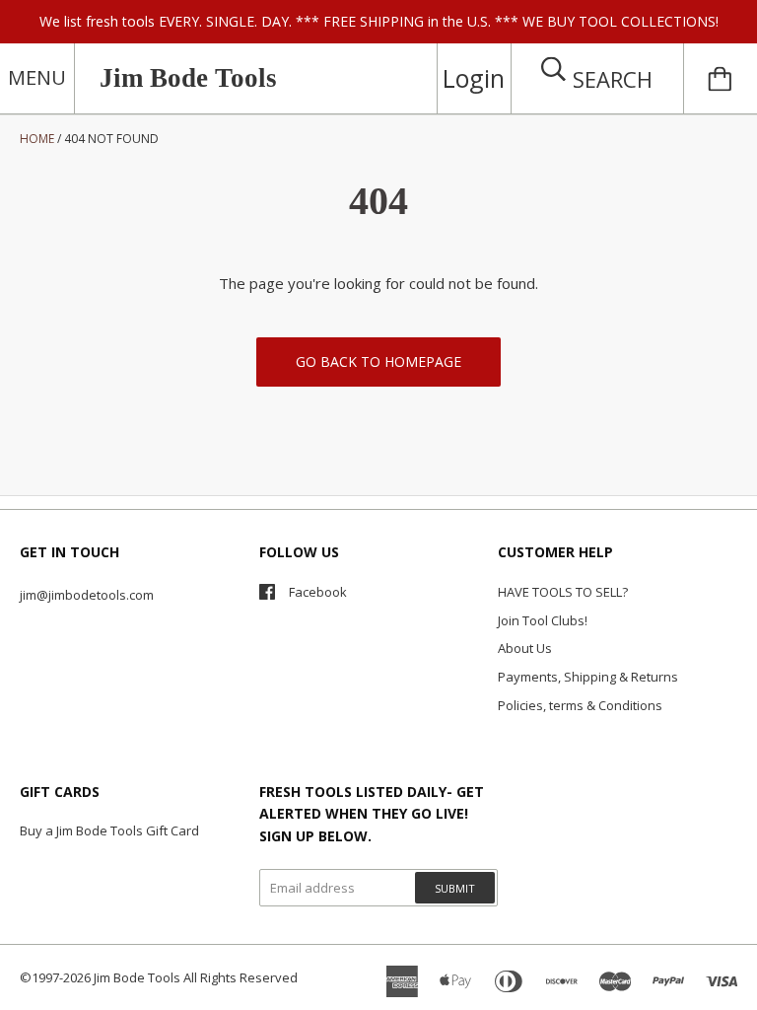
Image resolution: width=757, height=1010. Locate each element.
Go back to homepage (378, 361)
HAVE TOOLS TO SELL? (563, 592)
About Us (525, 648)
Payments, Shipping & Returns (588, 676)
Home (37, 138)
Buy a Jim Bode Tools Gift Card (109, 830)
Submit (455, 888)
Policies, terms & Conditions (580, 705)
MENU (37, 77)
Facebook (318, 592)
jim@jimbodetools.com (87, 595)
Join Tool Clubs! (542, 620)
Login (474, 78)
